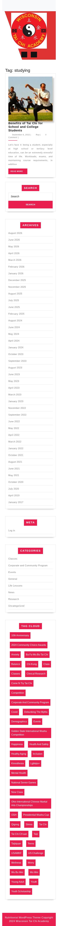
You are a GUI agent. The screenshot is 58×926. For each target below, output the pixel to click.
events (37, 721)
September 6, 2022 (21, 135)
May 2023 (13, 381)
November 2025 (17, 287)
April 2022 (13, 435)
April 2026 (13, 253)
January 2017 (15, 502)
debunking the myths (35, 712)
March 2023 (14, 394)
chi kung (32, 664)
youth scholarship (21, 891)
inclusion (37, 754)
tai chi (43, 824)
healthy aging (18, 754)
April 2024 (13, 340)
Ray (38, 135)
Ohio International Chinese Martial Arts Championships (29, 803)
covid (14, 712)
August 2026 (15, 233)
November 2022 (17, 408)
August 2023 (15, 367)
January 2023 (15, 401)
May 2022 (13, 428)
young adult (17, 882)
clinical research (36, 673)
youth (34, 882)
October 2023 (15, 354)
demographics (19, 721)
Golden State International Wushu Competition (29, 733)
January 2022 (15, 448)
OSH (14, 815)
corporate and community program (30, 702)
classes (15, 673)
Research (13, 599)
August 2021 (15, 462)
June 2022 (14, 421)
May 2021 (13, 475)
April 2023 (13, 388)
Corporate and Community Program (28, 565)
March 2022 (14, 441)
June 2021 (14, 468)
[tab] (24, 54)
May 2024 (13, 334)
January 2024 (15, 347)
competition (17, 693)
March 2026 (14, 260)
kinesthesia (17, 763)
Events (12, 572)
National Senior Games (23, 782)
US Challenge (35, 853)
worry (31, 862)
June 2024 (14, 327)
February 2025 (16, 314)
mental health (18, 773)
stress (29, 824)
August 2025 (15, 293)
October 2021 (15, 455)
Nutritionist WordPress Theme (23, 917)
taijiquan (16, 843)
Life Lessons (15, 585)
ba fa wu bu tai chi (37, 654)
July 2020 (13, 488)
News (11, 592)
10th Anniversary (20, 635)
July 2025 (13, 300)
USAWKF (16, 853)
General (12, 579)
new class (17, 792)
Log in (11, 530)
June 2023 (14, 374)
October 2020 (15, 482)
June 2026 (14, 239)
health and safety (38, 744)
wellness (16, 862)
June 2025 (14, 307)
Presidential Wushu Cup (36, 815)
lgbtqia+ (35, 763)
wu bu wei (17, 872)
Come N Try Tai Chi (21, 683)
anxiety (15, 654)
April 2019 (13, 495)
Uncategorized (16, 606)
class (46, 664)
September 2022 (17, 414)
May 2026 (13, 246)
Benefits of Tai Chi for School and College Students (25, 127)
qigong (15, 824)
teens (31, 843)
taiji (36, 834)
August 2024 (15, 320)
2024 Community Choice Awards (28, 645)
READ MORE (19, 172)
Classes (12, 558)
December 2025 (17, 280)
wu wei (34, 872)
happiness (17, 744)
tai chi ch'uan (19, 834)
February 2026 (16, 266)
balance (15, 664)
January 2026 (15, 273)
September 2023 (17, 361)
